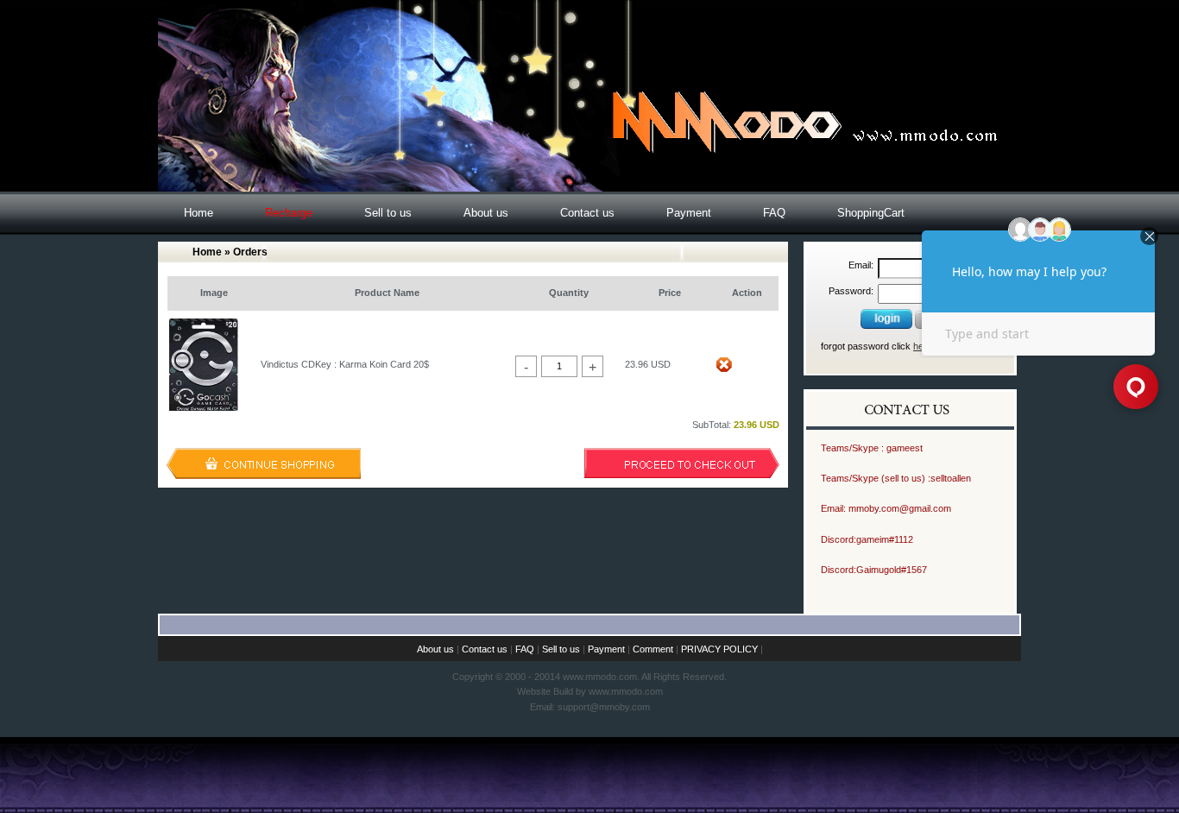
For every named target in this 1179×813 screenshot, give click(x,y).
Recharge (288, 212)
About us (485, 212)
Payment (688, 212)
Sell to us (388, 212)
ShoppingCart (871, 212)
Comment (653, 649)
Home (198, 212)
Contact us (587, 212)
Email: (860, 265)
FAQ (774, 212)
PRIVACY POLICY (719, 649)
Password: (851, 291)
